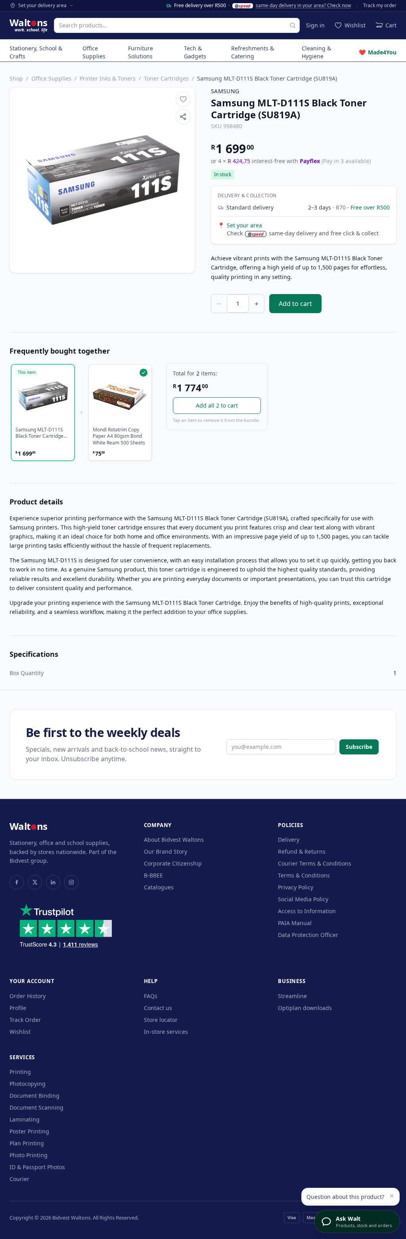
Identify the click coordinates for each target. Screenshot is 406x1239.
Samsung (225, 91)
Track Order (25, 1020)
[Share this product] (183, 117)
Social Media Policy (303, 899)
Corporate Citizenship (173, 863)
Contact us (158, 1008)
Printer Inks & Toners (108, 78)
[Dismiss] (391, 1195)
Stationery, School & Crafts (36, 52)
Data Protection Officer (308, 935)
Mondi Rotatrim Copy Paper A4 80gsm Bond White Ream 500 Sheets (119, 436)
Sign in (315, 25)
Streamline (292, 996)
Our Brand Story (165, 851)
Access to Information (307, 911)
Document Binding (34, 1095)
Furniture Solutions (140, 52)
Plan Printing (27, 1143)
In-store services (166, 1031)
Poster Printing (29, 1131)
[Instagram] (71, 882)
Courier (19, 1179)
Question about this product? (345, 1197)
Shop (16, 78)
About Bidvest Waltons (174, 839)
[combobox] (177, 25)
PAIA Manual (295, 923)
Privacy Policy (295, 887)
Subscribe (359, 746)
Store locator (161, 1020)
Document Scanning (36, 1107)
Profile (18, 1008)
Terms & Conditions (304, 875)
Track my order (379, 5)
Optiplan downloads (305, 1008)
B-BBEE (153, 875)
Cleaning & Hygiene (316, 52)
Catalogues (159, 887)
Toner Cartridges (166, 78)
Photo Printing (29, 1155)
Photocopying (28, 1083)
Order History (28, 996)
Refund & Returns (302, 851)
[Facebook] (17, 882)
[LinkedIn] (53, 882)
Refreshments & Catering (252, 52)
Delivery (288, 839)
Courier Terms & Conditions (314, 863)
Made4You (377, 52)
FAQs (150, 996)
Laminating (25, 1119)
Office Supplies (93, 52)
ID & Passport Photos (37, 1167)
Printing (20, 1071)
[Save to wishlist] (183, 99)
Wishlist (20, 1031)
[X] (35, 882)
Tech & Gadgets (195, 52)
